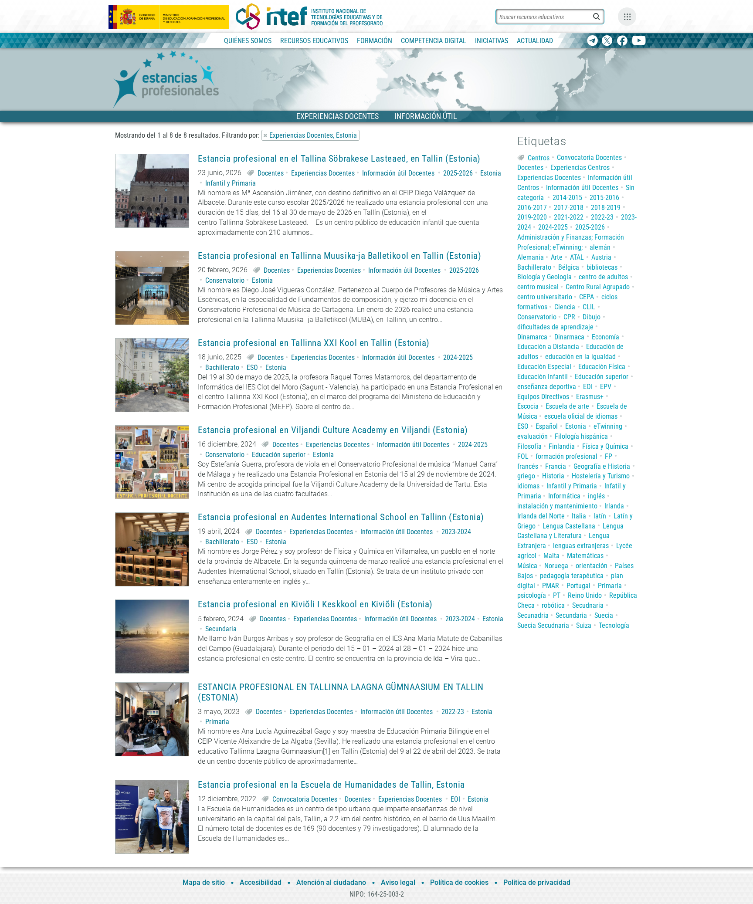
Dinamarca (532, 337)
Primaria (217, 722)
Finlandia (562, 446)
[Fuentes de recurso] (627, 16)
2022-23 (452, 712)
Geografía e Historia (601, 466)
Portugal (578, 586)
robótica (553, 605)
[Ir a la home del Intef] (309, 16)
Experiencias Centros (580, 167)
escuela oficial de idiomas (580, 416)
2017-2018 (568, 207)
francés (527, 466)
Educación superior (278, 454)
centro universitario (544, 297)
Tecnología (614, 625)
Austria (601, 257)
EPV (605, 387)
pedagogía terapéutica (572, 576)
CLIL (589, 307)
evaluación (532, 436)
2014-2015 (567, 197)
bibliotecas (602, 267)
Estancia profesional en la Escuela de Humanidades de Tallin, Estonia (331, 785)
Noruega (556, 566)
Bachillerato (222, 367)
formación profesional (566, 456)
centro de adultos (603, 277)
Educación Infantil (542, 376)
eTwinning (608, 426)
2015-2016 (604, 197)
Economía (605, 337)
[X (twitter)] (607, 41)
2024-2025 (458, 357)
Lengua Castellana (569, 526)
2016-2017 (532, 207)
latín (600, 516)
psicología (531, 595)
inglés (596, 496)
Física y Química (605, 446)
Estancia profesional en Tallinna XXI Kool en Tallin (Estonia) (314, 343)
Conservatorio (224, 280)
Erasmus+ (590, 397)
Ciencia (564, 307)
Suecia (603, 615)
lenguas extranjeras (581, 546)
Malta (551, 556)
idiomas (528, 486)
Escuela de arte (567, 406)
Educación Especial (544, 366)
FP (608, 456)
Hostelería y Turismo (601, 476)
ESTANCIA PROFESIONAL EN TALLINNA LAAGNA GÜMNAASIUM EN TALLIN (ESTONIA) (340, 692)
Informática (564, 496)
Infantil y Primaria (230, 183)
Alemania (530, 257)
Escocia (528, 406)
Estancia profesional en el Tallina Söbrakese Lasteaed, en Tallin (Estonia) (339, 159)
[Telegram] (592, 41)
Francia (555, 466)
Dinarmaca (569, 337)
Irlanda (614, 506)
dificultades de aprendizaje (555, 327)
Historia (553, 476)
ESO (252, 367)
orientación (591, 566)
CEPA (586, 297)
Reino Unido (585, 595)
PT (556, 595)
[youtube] (639, 41)
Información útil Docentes (398, 173)
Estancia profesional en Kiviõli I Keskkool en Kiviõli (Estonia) (315, 604)
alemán (600, 247)
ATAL (577, 257)
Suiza (583, 625)
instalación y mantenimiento (557, 506)
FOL (523, 456)
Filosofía (529, 446)
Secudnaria (588, 605)
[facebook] (622, 41)
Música (527, 566)
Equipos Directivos (543, 397)
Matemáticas (585, 556)
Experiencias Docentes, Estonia (313, 135)
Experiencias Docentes (323, 173)
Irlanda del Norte (541, 516)
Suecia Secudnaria (543, 625)
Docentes (271, 173)
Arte (557, 257)
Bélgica (568, 267)
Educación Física (601, 366)
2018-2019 (606, 207)
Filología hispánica (581, 436)
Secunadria (533, 615)
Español (547, 426)
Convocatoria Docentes (304, 799)
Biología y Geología (544, 277)
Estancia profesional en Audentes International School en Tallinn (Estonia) (341, 517)
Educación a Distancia (548, 346)
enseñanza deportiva (546, 387)
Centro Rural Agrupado (598, 287)
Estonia (490, 173)
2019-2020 (532, 217)
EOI (455, 799)
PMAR (550, 586)
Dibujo (591, 317)
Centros (538, 157)
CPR (569, 317)
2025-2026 (458, 173)
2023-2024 (456, 532)
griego (526, 476)
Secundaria (221, 629)
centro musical (538, 287)
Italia (579, 516)
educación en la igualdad (580, 356)
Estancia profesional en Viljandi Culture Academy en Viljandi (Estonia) (333, 430)
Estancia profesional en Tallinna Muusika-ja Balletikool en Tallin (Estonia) (340, 256)
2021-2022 (568, 217)
